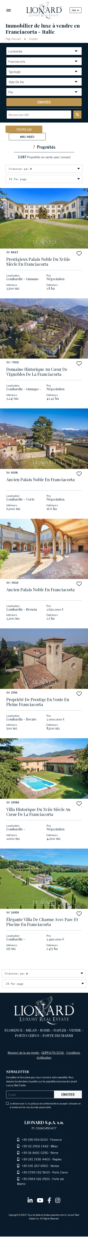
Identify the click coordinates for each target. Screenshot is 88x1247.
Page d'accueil (14, 38)
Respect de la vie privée (24, 1052)
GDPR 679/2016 (53, 1052)
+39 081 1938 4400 (36, 1159)
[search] (77, 114)
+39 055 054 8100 (35, 1139)
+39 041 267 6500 (35, 1165)
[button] (79, 253)
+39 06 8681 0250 (35, 1152)
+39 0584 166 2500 (36, 1178)
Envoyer (33, 38)
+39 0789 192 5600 (36, 1172)
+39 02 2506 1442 (35, 1146)
